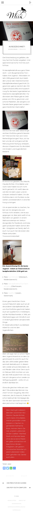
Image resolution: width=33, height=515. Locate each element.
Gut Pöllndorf (13, 277)
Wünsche (24, 476)
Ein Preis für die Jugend (16, 483)
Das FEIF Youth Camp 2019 (16, 487)
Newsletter (12, 500)
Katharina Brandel (13, 49)
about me (22, 500)
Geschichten (10, 476)
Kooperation (16, 503)
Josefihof (11, 293)
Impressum (16, 510)
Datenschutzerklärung (16, 507)
